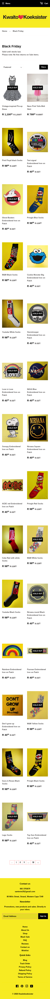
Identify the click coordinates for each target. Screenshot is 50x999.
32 (33, 862)
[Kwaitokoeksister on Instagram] (26, 987)
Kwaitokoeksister (26, 994)
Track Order (25, 963)
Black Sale (25, 937)
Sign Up (43, 916)
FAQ (25, 940)
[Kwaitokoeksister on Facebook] (17, 987)
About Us (25, 930)
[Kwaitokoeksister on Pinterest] (22, 987)
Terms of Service (25, 977)
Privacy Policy (25, 967)
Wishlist (25, 950)
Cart (46, 3)
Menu (8, 3)
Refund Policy (25, 970)
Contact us (25, 947)
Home (4, 31)
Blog (25, 960)
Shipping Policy (25, 974)
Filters (43, 67)
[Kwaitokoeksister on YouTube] (31, 987)
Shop (25, 933)
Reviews (25, 944)
